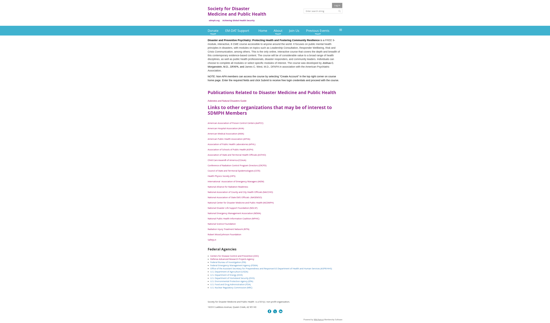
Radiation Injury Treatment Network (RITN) (228, 229)
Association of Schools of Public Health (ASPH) (230, 149)
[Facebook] (269, 311)
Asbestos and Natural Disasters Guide (227, 101)
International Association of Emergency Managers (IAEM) (236, 181)
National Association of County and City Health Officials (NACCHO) (240, 192)
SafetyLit (212, 239)
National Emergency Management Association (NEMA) (234, 213)
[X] (275, 311)
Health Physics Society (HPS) (221, 176)
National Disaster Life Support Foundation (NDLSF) (232, 207)
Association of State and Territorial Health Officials (233, 154)
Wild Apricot (319, 320)
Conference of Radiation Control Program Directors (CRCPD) (237, 165)
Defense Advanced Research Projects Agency (232, 259)
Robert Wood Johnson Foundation (224, 234)
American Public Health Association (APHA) (229, 138)
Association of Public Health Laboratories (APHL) (231, 144)
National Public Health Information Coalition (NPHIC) (233, 218)
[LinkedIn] (280, 311)
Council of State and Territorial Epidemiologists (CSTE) (234, 170)
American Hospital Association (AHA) (226, 128)
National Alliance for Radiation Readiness (228, 186)
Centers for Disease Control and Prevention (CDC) (234, 255)
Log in (337, 5)
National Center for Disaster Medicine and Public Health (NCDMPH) (241, 202)
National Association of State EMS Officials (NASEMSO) (235, 197)
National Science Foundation (222, 223)
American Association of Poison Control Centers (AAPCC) (235, 123)
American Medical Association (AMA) (226, 133)
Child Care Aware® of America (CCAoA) (227, 160)
